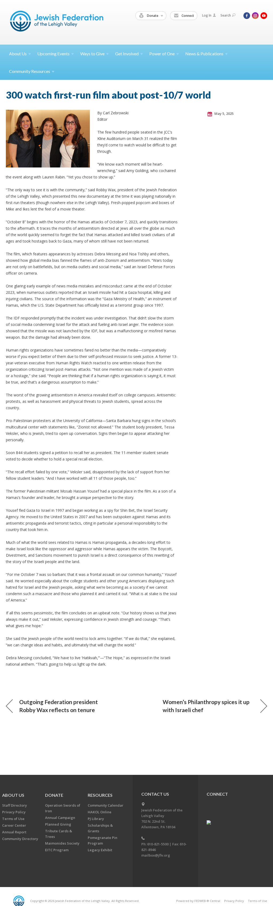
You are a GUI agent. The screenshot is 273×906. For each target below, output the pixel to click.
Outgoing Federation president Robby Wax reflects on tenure (58, 705)
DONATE (54, 795)
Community (29, 71)
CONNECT (217, 793)
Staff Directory (14, 805)
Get (127, 53)
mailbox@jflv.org (155, 855)
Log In (206, 15)
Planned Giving (58, 824)
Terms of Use (13, 818)
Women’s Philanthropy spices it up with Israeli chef (206, 705)
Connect (187, 15)
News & (204, 53)
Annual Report (14, 832)
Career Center (14, 825)
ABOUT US (13, 795)
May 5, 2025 (224, 113)
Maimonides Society (62, 843)
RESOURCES (100, 795)
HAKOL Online (99, 812)
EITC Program (57, 850)
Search (225, 15)
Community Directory (20, 838)
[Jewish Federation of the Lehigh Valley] (58, 22)
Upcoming (53, 53)
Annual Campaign (60, 817)
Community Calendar (105, 805)
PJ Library (96, 818)
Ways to (92, 53)
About (18, 53)
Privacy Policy (14, 812)
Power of (162, 53)
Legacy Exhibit (100, 850)
